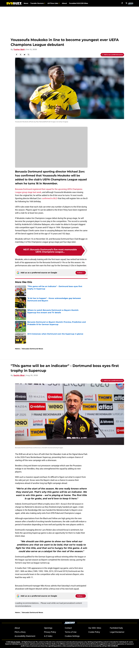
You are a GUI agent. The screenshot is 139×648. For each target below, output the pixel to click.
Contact (68, 628)
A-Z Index (48, 636)
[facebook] (122, 3)
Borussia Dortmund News (32, 349)
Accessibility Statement (25, 636)
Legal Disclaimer (117, 632)
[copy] (28, 54)
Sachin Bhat (19, 375)
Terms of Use (70, 632)
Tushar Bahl (19, 49)
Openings (48, 628)
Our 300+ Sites (94, 628)
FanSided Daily (116, 628)
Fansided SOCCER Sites (78, 3)
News (26, 3)
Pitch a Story (20, 632)
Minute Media (15, 642)
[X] (126, 3)
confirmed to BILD (49, 198)
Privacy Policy (50, 632)
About (64, 3)
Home (17, 349)
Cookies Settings (72, 636)
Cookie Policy (94, 632)
